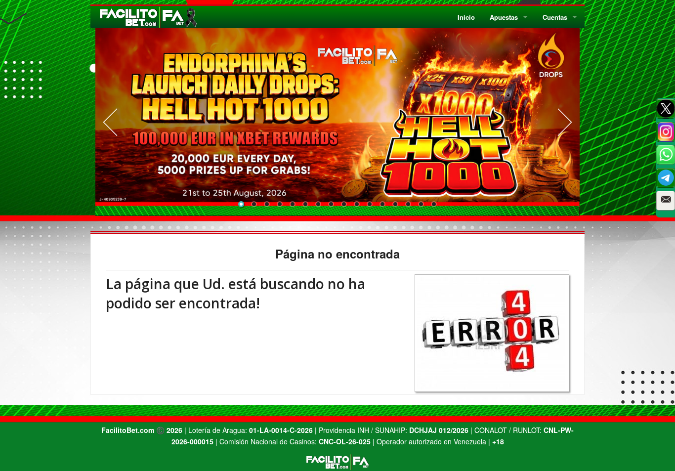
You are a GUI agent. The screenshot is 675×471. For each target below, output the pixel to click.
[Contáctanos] (665, 201)
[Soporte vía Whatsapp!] (665, 155)
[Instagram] (665, 132)
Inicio (466, 17)
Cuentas (555, 17)
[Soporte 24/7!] (665, 178)
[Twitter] (665, 109)
